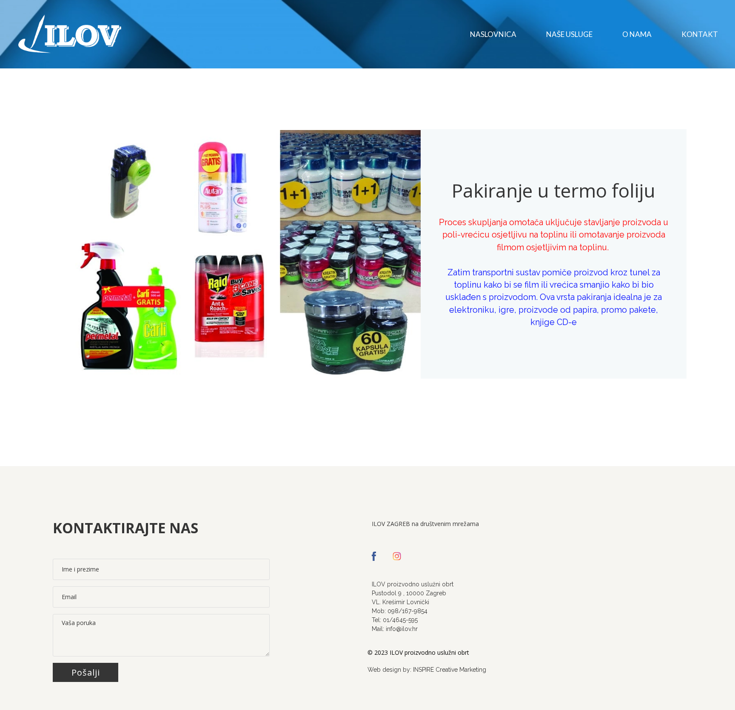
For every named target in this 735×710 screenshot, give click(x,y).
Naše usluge (569, 34)
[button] (85, 672)
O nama (637, 34)
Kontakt (699, 34)
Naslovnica (493, 34)
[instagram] (396, 556)
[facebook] (374, 556)
